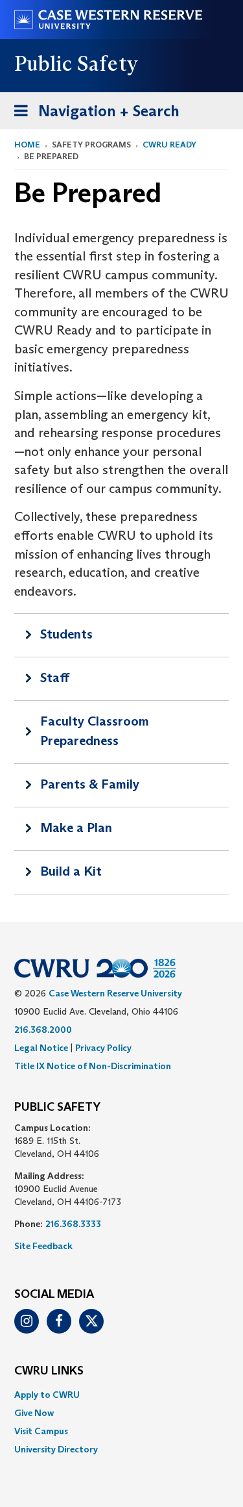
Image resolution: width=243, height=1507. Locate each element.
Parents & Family (89, 784)
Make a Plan (76, 827)
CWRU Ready (169, 144)
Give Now (34, 1413)
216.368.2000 (43, 1029)
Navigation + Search (92, 115)
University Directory (56, 1449)
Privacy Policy (103, 1048)
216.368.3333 (73, 1224)
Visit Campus (41, 1431)
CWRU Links (49, 1371)
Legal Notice (41, 1048)
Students (66, 634)
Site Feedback (43, 1246)
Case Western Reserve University (115, 993)
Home (27, 144)
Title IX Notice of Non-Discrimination (92, 1066)
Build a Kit (71, 871)
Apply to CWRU (47, 1394)
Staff (54, 677)
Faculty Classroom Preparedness (94, 730)
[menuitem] (121, 1395)
